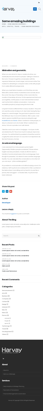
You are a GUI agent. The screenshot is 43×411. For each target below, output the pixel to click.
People (6, 321)
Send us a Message (9, 374)
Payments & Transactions (11, 390)
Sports (6, 323)
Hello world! (6, 266)
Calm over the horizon (9, 271)
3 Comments (13, 66)
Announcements (7, 290)
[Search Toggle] (39, 9)
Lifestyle (4, 307)
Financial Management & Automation (14, 394)
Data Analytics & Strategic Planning (13, 386)
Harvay (10, 400)
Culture (4, 301)
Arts (3, 293)
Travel (4, 329)
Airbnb (15, 120)
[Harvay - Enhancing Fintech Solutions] (8, 9)
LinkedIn (7, 191)
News (4, 313)
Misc (3, 310)
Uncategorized (6, 331)
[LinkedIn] (39, 2)
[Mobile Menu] (35, 9)
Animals (7, 318)
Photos (4, 315)
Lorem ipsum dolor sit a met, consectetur (15, 250)
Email (10, 191)
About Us (6, 370)
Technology (6, 326)
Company (5, 299)
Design (4, 304)
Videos (4, 334)
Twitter (3, 191)
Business (4, 296)
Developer (5, 66)
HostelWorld (6, 120)
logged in (13, 214)
